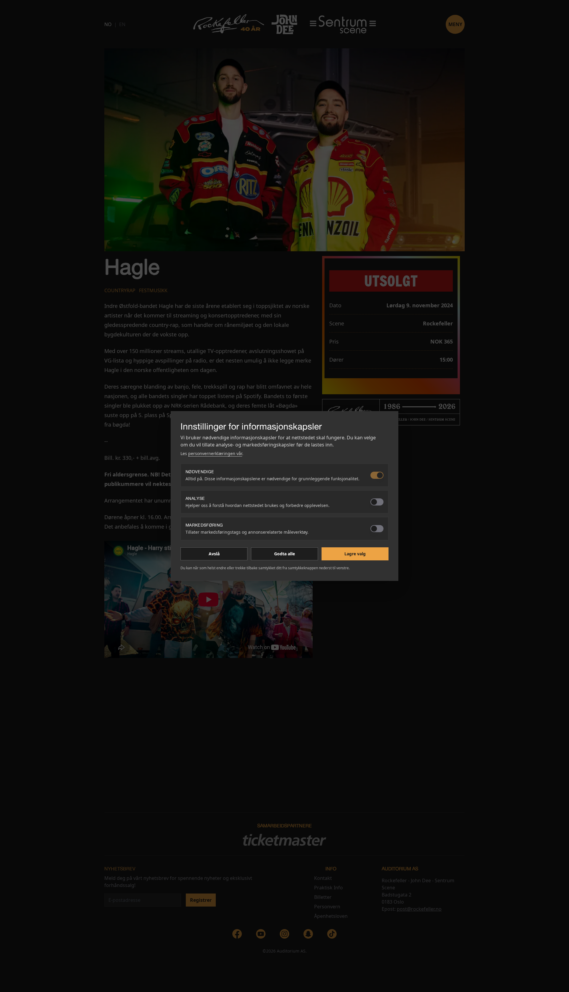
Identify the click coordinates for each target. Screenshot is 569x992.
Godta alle (284, 554)
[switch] (376, 475)
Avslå (214, 554)
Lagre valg (355, 554)
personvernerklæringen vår (215, 453)
